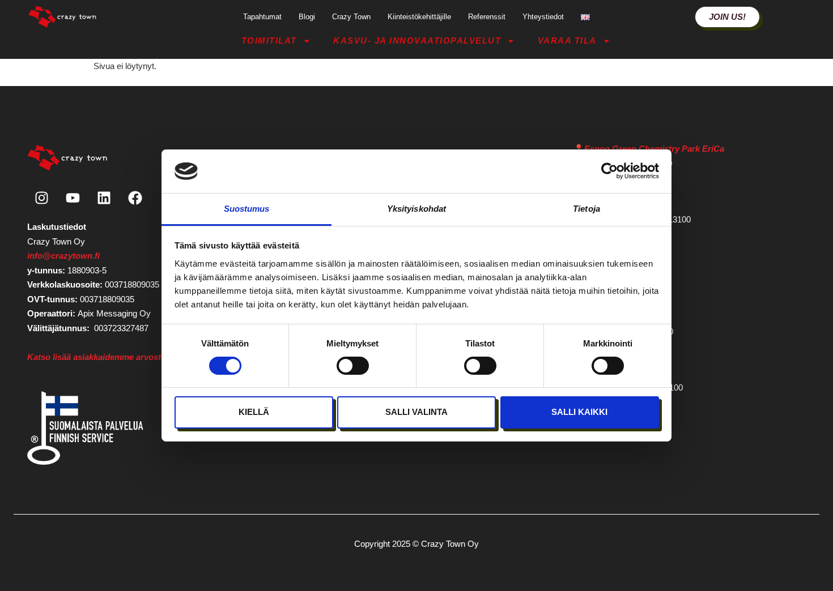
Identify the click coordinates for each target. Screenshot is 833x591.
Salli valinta (416, 412)
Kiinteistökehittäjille (419, 16)
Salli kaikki (579, 412)
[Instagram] (41, 197)
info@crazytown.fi (63, 255)
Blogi (307, 16)
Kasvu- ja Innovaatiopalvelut (417, 40)
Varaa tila (567, 40)
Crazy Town (351, 16)
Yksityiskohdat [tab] (416, 208)
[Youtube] (72, 197)
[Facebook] (135, 197)
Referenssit (486, 16)
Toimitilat (269, 40)
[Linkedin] (104, 197)
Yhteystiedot (543, 16)
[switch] (353, 366)
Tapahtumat (262, 16)
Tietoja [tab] (586, 208)
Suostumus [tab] (247, 208)
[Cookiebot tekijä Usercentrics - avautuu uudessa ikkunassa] (609, 170)
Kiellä (254, 412)
